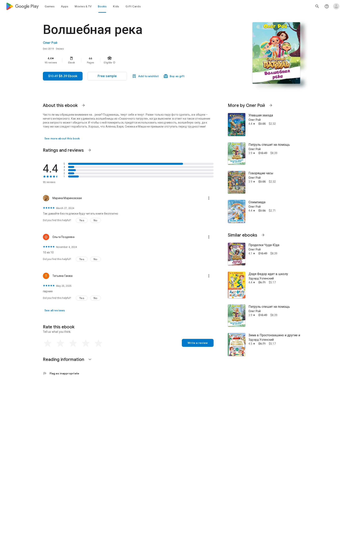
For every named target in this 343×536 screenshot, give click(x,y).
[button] (107, 76)
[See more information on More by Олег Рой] (271, 105)
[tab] (49, 6)
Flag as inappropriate (61, 373)
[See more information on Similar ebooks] (263, 235)
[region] (122, 60)
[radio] (47, 343)
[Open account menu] (336, 6)
